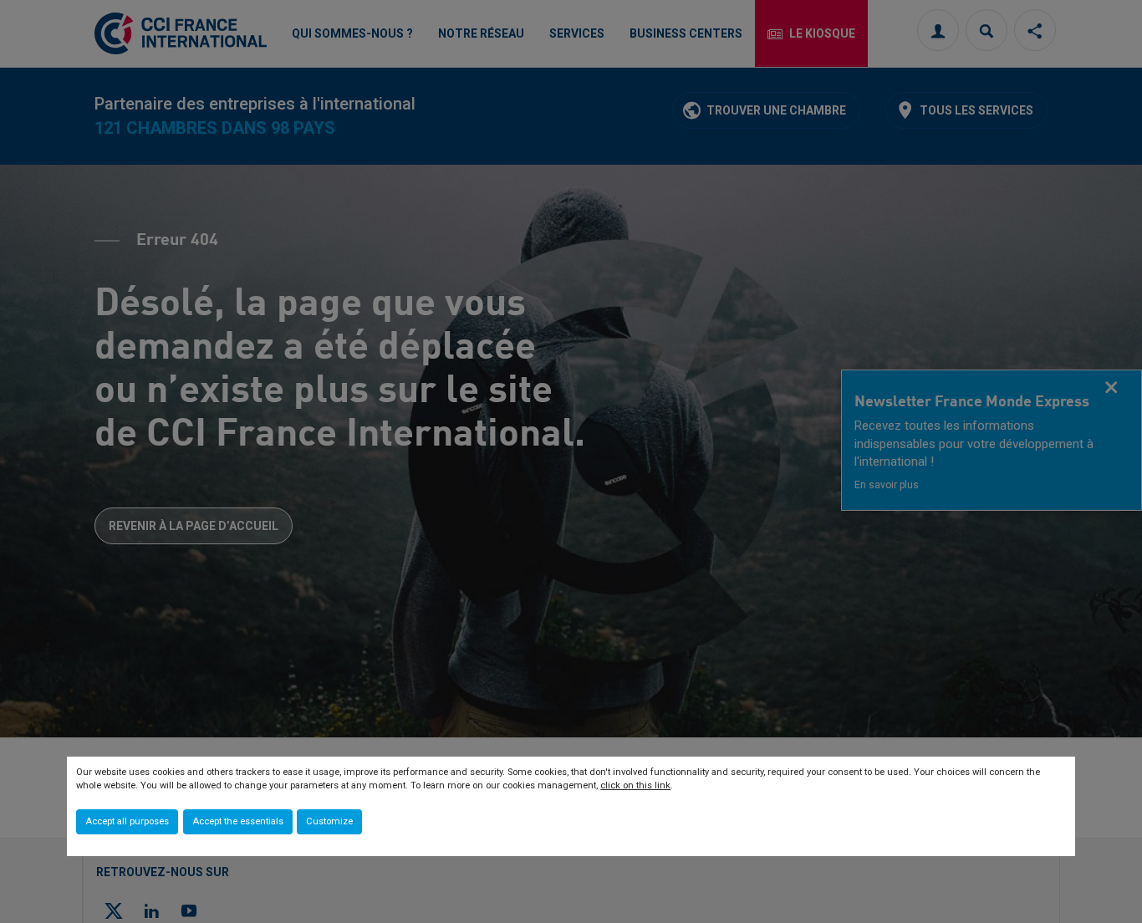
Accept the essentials (237, 821)
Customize (329, 821)
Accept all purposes (127, 821)
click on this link (635, 785)
